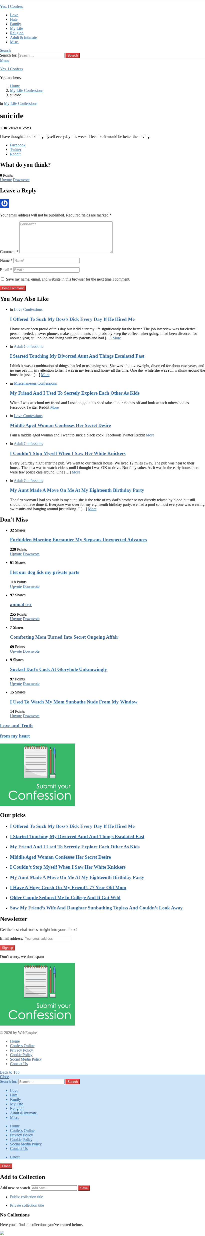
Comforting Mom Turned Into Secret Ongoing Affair (64, 637)
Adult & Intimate (23, 37)
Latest (15, 1157)
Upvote (6, 180)
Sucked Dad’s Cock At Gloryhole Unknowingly (58, 669)
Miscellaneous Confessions (35, 383)
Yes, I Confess (11, 6)
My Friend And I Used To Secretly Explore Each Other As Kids (75, 393)
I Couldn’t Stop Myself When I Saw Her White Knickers (68, 453)
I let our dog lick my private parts (44, 572)
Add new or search (15, 1188)
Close (4, 1077)
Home (15, 1041)
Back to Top (10, 1072)
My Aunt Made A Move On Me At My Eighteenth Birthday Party (77, 490)
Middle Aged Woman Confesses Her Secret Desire (60, 425)
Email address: (11, 938)
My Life (16, 28)
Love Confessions (28, 309)
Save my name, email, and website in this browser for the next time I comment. (68, 279)
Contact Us (19, 1064)
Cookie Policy (21, 1055)
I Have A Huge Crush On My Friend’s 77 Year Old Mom (68, 887)
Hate (14, 19)
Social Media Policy (26, 1059)
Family (15, 24)
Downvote (21, 180)
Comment (9, 252)
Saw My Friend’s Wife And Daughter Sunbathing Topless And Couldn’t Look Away (96, 907)
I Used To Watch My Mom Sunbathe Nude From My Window (74, 701)
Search (73, 55)
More (116, 338)
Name (6, 260)
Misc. (14, 42)
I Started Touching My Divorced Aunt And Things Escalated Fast (77, 356)
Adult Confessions (28, 346)
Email (6, 270)
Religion (17, 33)
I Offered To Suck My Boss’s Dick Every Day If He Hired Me (72, 319)
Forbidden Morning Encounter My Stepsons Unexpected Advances (78, 539)
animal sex (21, 604)
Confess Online (22, 1046)
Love (14, 15)
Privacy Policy (21, 1050)
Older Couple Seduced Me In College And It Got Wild (65, 897)
